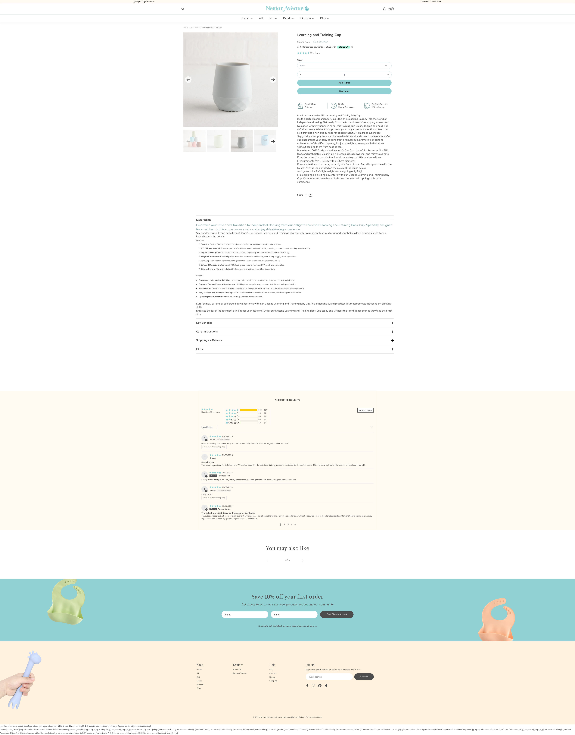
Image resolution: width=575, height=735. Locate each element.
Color (299, 60)
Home (245, 18)
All (261, 18)
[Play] (230, 79)
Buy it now (344, 91)
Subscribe (364, 676)
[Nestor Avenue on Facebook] (309, 194)
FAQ (271, 670)
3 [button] (288, 524)
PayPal (139, 1)
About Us (237, 670)
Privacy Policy (298, 717)
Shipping (273, 681)
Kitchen (306, 18)
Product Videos (239, 673)
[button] (303, 53)
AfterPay (150, 1)
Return (272, 677)
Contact (272, 673)
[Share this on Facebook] (305, 194)
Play (323, 18)
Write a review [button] (365, 410)
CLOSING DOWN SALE (431, 1)
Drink (287, 18)
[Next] (273, 79)
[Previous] (188, 79)
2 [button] (284, 524)
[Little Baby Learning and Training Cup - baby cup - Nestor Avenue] (230, 79)
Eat (272, 18)
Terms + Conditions (314, 717)
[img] (215, 436)
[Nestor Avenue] (287, 9)
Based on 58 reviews (210, 412)
